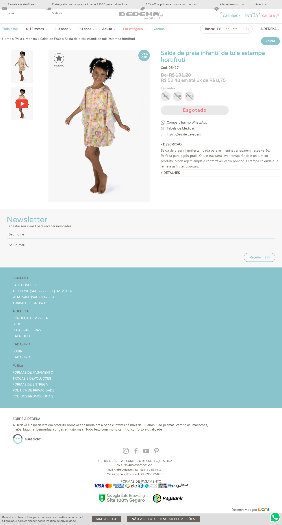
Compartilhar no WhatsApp (187, 122)
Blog (17, 324)
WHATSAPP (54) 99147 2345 (34, 297)
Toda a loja (10, 29)
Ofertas (159, 29)
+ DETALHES (170, 173)
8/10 (177, 96)
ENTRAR (251, 16)
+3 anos (85, 29)
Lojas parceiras (27, 330)
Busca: (210, 29)
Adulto (107, 29)
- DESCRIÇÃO (171, 144)
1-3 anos (61, 29)
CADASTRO (21, 357)
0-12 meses (35, 29)
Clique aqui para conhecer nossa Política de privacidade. (39, 521)
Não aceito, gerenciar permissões (163, 519)
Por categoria (133, 29)
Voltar (270, 41)
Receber (256, 257)
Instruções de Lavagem (184, 134)
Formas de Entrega (30, 384)
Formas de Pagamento (33, 372)
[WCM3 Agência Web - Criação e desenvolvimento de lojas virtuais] (263, 510)
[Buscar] (248, 29)
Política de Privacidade (33, 390)
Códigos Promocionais (33, 396)
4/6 (165, 96)
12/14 (190, 96)
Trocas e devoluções (32, 378)
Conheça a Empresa (30, 318)
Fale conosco (25, 285)
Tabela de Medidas (181, 128)
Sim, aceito (106, 519)
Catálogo (21, 336)
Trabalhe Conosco (29, 303)
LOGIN (17, 351)
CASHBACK (231, 16)
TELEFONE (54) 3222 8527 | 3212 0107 (43, 291)
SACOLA (268, 16)
